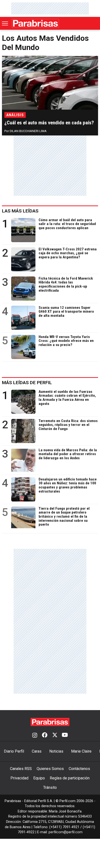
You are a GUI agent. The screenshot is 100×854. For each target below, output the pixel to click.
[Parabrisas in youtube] (65, 735)
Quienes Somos (50, 768)
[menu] (5, 23)
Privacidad (19, 778)
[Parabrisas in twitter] (54, 735)
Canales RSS (21, 768)
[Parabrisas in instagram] (34, 735)
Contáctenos (79, 768)
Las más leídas (20, 211)
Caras (37, 751)
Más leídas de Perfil (27, 382)
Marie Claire (81, 751)
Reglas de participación (70, 778)
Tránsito (50, 787)
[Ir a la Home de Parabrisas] (35, 23)
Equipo (39, 778)
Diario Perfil (14, 751)
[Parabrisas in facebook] (44, 735)
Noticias (56, 751)
